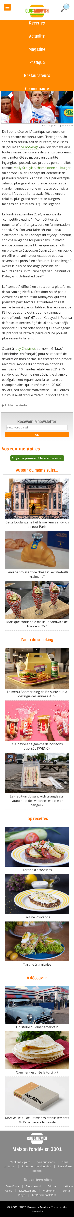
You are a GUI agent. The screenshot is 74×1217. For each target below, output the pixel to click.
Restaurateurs (37, 75)
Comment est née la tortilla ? (37, 1072)
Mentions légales (20, 1162)
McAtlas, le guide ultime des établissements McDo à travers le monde (37, 1120)
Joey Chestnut (25, 348)
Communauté (37, 88)
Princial (52, 1186)
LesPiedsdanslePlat (44, 1195)
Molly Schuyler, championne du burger (42, 168)
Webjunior (49, 1190)
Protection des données (36, 1166)
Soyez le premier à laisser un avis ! (37, 458)
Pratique (37, 62)
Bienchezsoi (33, 1186)
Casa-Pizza (12, 1186)
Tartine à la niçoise (37, 964)
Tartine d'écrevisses (37, 870)
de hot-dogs (29, 147)
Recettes (37, 22)
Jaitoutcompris (27, 1190)
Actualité (37, 35)
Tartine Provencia (37, 917)
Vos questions (46, 1162)
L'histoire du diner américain (37, 1027)
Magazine (37, 48)
